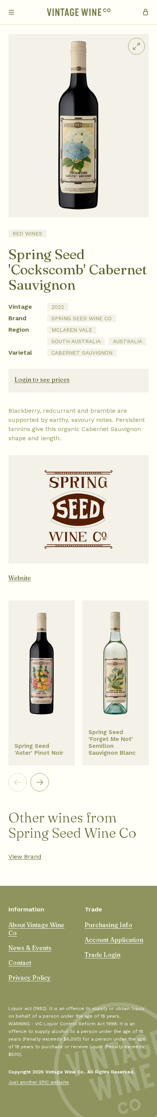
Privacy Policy (29, 977)
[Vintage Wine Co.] (79, 12)
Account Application (114, 940)
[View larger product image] (136, 46)
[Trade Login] (146, 12)
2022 (57, 307)
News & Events (29, 948)
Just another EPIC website (38, 1082)
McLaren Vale (71, 330)
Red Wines (27, 233)
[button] (11, 12)
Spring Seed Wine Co (81, 318)
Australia (127, 341)
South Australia (76, 341)
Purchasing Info (108, 925)
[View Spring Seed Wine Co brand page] (78, 509)
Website (19, 578)
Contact (19, 962)
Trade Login (102, 954)
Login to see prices (42, 379)
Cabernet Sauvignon (81, 353)
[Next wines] (39, 782)
